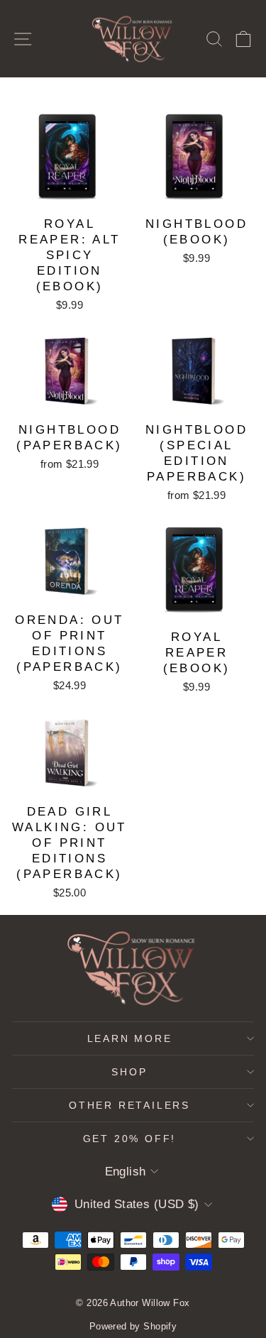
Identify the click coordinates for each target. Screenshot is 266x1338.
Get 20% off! (130, 1138)
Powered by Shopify (133, 1326)
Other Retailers (129, 1105)
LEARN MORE (129, 1038)
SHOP (129, 1071)
